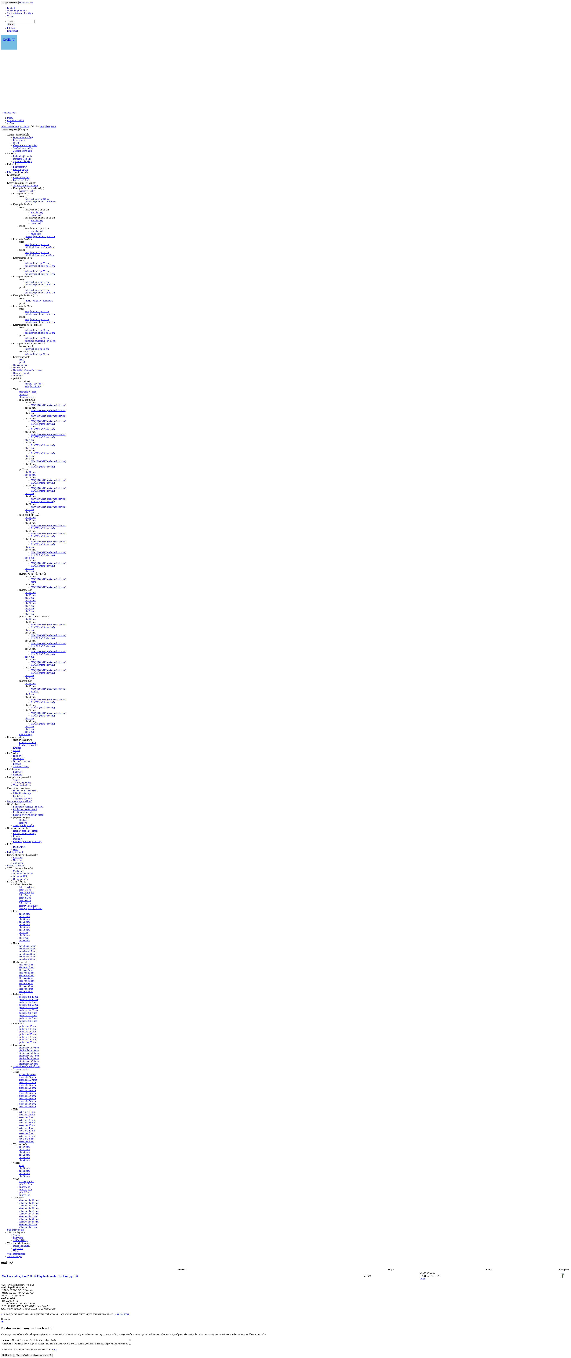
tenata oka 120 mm (28, 1080)
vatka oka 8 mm (26, 1141)
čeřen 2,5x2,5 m (26, 892)
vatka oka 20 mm (27, 1120)
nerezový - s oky (27, 191)
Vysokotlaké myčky (22, 161)
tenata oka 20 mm (27, 1085)
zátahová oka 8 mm (28, 1227)
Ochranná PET (20, 876)
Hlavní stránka (26, 2)
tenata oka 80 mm (27, 1104)
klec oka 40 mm (26, 980)
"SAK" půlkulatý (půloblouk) (39, 300)
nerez (21, 359)
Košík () (9, 39)
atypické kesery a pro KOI (25, 185)
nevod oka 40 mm (27, 956)
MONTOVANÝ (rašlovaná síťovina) (48, 405)
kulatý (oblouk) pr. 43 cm (37, 244)
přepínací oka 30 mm (29, 1058)
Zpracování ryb (14, 1256)
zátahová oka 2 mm (28, 1205)
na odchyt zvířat (26, 1181)
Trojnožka (18, 1248)
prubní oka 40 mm (27, 1039)
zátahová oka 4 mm (28, 1216)
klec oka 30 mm (26, 975)
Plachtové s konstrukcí (23, 812)
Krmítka (17, 748)
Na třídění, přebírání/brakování (27, 370)
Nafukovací (18, 758)
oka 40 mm (24, 927)
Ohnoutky (18, 375)
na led (16, 142)
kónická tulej (37, 212)
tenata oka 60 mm (27, 1098)
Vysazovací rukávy (22, 785)
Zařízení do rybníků (22, 150)
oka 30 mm (30, 603)
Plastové (17, 764)
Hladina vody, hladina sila (25, 790)
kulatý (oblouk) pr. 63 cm (37, 282)
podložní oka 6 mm (28, 1018)
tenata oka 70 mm (27, 1101)
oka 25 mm (24, 922)
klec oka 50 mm (26, 986)
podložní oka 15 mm (28, 999)
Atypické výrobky (27, 1074)
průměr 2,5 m (25, 1189)
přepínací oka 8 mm (28, 1063)
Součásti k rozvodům (23, 148)
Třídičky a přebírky (22, 782)
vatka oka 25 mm (27, 1122)
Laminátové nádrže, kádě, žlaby (28, 806)
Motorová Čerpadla (22, 159)
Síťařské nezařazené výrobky (26, 1066)
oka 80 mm (24, 940)
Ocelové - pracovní (22, 761)
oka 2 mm (29, 598)
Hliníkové (17, 756)
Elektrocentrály (20, 167)
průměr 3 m (24, 1192)
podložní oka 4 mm (28, 1013)
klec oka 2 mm (26, 970)
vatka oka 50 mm (27, 1136)
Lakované (17, 857)
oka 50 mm (24, 930)
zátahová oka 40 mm (29, 1219)
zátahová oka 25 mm (29, 1211)
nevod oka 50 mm (27, 959)
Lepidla (16, 836)
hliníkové (23, 820)
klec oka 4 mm (26, 978)
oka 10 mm (30, 472)
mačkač (10, 123)
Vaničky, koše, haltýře (23, 825)
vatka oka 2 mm (26, 1117)
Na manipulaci (20, 365)
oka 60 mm (24, 935)
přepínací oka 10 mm (29, 1047)
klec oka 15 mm (26, 967)
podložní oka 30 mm (28, 1010)
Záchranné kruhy (21, 766)
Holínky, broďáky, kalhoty (25, 831)
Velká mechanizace (16, 1254)
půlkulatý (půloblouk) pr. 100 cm (40, 201)
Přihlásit (11, 28)
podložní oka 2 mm (28, 1002)
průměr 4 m (24, 1195)
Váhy (15, 1251)
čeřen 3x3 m (25, 897)
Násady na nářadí (21, 373)
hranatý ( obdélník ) (34, 383)
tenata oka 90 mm (27, 1106)
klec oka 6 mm (26, 988)
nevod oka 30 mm (27, 954)
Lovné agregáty (20, 169)
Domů (10, 117)
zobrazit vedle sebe (10, 126)
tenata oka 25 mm (27, 1088)
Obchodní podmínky (17, 10)
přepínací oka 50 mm (29, 1061)
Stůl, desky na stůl (15, 1229)
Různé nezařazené (15, 865)
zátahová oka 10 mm (29, 1200)
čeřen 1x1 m (25, 889)
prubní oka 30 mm (27, 1037)
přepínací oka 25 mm (29, 1055)
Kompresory (19, 140)
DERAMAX (19, 847)
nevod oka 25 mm (27, 951)
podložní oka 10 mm (28, 997)
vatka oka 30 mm (27, 1125)
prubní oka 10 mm (27, 1026)
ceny (42, 126)
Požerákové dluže (21, 180)
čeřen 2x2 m (25, 895)
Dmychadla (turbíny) (23, 137)
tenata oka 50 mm (27, 1096)
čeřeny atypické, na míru (30, 908)
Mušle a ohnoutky (21, 1246)
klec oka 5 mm (26, 983)
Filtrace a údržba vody (17, 172)
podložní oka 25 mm (28, 1007)
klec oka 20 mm (26, 972)
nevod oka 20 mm (27, 948)
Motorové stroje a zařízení (19, 801)
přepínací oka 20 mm (29, 1053)
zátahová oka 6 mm (28, 1224)
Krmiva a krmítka (15, 120)
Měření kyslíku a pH (22, 793)
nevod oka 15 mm (27, 946)
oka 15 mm (30, 474)
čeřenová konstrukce (28, 905)
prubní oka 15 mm (27, 1029)
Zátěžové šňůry (20, 1240)
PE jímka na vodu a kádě (25, 809)
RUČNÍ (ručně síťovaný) (43, 424)
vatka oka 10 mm (27, 1112)
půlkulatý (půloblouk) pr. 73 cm (40, 314)
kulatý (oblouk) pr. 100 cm (37, 199)
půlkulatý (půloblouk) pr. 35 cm (40, 236)
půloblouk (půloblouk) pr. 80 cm (40, 341)
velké (15, 849)
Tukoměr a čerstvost (22, 798)
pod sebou (24, 126)
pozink (22, 362)
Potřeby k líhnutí (15, 852)
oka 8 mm (29, 512)
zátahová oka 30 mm (29, 1213)
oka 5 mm (29, 448)
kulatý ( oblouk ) (33, 386)
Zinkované (18, 863)
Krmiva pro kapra (27, 742)
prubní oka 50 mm (27, 1042)
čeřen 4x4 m (25, 900)
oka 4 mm (29, 440)
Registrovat (12, 31)
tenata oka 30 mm (27, 1090)
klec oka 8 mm (26, 991)
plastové (23, 822)
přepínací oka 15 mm (29, 1050)
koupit (422, 1278)
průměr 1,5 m (25, 1184)
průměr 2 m (24, 1187)
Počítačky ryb (19, 796)
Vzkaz (10, 16)
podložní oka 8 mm (28, 1021)
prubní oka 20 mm (27, 1031)
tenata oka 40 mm (27, 1093)
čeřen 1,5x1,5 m (26, 887)
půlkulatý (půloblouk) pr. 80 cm (40, 333)
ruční (33, 582)
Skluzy (16, 780)
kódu (53, 126)
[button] (7, 112)
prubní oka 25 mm (27, 1034)
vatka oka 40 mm (27, 1130)
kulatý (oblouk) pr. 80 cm (37, 330)
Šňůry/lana (18, 1237)
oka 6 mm (29, 456)
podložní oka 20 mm (28, 1005)
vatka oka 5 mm (26, 1133)
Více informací (122, 1314)
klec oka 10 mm (26, 964)
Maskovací (18, 871)
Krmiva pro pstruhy (28, 745)
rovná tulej (36, 215)
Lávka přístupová (21, 177)
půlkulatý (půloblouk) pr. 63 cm (40, 284)
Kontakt (11, 8)
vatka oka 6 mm (26, 1138)
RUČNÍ (35, 691)
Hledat (11, 24)
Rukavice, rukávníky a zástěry (27, 841)
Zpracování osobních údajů (20, 13)
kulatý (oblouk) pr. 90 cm (37, 349)
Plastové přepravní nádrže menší (28, 814)
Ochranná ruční (20, 879)
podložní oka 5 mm (28, 1015)
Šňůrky (16, 1235)
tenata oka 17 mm (27, 1082)
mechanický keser (27, 391)
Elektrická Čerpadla (22, 156)
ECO (21, 1165)
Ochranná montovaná (23, 873)
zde (55, 1349)
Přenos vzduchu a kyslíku (25, 145)
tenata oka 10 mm (27, 1077)
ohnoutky (23, 394)
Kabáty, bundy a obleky (24, 833)
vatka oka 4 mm (26, 1128)
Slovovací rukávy (21, 1069)
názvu (47, 126)
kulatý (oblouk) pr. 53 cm (37, 263)
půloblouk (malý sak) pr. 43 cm (39, 247)
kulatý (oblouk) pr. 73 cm (37, 311)
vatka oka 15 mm (27, 1114)
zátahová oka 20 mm (29, 1208)
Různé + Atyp (25, 734)
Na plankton (19, 367)
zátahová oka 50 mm (29, 1221)
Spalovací (17, 774)
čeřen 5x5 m (25, 903)
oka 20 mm (30, 600)
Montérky (17, 839)
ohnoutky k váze (27, 397)
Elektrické (18, 772)
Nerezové (17, 860)
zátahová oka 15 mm (29, 1203)
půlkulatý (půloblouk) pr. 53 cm (40, 266)
